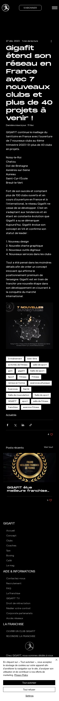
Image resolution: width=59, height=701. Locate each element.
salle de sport (40, 365)
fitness (22, 377)
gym (10, 371)
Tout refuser (29, 689)
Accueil (10, 530)
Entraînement (15, 359)
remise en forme (16, 383)
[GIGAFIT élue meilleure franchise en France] (29, 467)
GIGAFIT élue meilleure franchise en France (27, 489)
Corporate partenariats (19, 613)
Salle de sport (37, 371)
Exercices (13, 389)
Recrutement (13, 583)
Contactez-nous (15, 578)
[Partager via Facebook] (7, 425)
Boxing (10, 555)
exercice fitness (31, 407)
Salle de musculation (18, 395)
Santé (26, 389)
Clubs (9, 540)
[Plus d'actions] (51, 41)
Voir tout (48, 447)
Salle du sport (42, 395)
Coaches (11, 545)
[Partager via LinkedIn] (22, 425)
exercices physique (40, 383)
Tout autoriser (29, 682)
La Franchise (13, 593)
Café (9, 560)
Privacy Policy (21, 675)
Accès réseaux (14, 618)
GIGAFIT (12, 401)
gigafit (21, 371)
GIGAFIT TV (13, 598)
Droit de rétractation (18, 603)
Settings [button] (29, 695)
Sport (11, 377)
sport (25, 401)
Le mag (10, 565)
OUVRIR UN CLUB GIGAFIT (20, 631)
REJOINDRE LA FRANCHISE (20, 636)
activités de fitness (18, 365)
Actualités (11, 415)
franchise (13, 407)
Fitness (35, 377)
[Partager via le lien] (30, 425)
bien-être (32, 359)
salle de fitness (40, 401)
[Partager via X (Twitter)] (15, 425)
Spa (8, 550)
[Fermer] (54, 661)
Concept (11, 535)
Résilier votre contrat (18, 608)
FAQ (8, 588)
